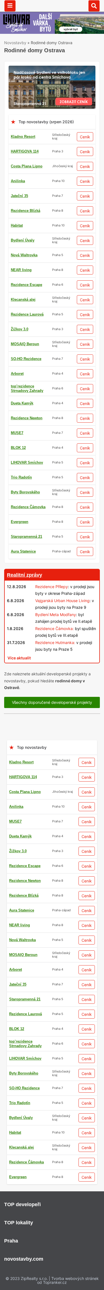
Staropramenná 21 (26, 536)
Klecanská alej (23, 299)
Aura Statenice (23, 551)
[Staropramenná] (52, 69)
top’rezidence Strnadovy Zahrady (27, 388)
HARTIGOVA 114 (25, 151)
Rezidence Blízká (25, 211)
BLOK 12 (18, 448)
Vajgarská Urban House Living (62, 600)
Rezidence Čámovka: (54, 628)
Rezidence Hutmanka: (55, 642)
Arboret (17, 373)
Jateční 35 (19, 196)
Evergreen (19, 522)
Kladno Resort (23, 136)
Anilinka (18, 181)
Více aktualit (19, 657)
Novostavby (15, 42)
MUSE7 (17, 433)
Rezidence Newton (26, 418)
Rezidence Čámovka (28, 507)
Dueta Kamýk (22, 403)
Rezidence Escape (26, 285)
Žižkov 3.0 (19, 329)
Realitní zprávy (24, 575)
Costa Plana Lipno (26, 166)
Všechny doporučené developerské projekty (52, 702)
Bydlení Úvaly (22, 240)
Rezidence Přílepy (51, 586)
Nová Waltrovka (24, 255)
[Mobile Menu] (10, 5)
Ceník (85, 136)
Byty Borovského (25, 492)
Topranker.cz (55, 1282)
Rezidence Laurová (27, 314)
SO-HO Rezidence (26, 359)
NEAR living (21, 270)
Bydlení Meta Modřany (55, 614)
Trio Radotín (21, 477)
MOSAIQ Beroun (25, 344)
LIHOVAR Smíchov (27, 462)
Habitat (17, 225)
